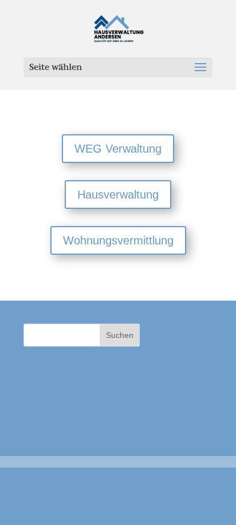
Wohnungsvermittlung (118, 240)
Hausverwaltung (118, 194)
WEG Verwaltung (118, 148)
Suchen (119, 335)
